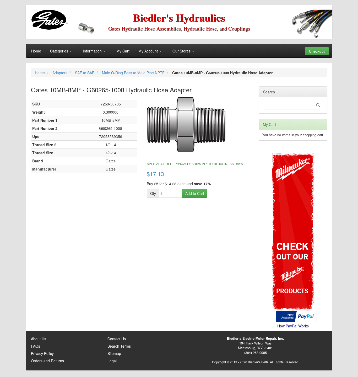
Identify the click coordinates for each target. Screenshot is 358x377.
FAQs (35, 346)
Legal (112, 360)
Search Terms (119, 346)
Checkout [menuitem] (317, 51)
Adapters (60, 72)
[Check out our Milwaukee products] (293, 212)
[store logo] (49, 19)
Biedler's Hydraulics (179, 17)
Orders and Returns (47, 360)
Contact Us (116, 338)
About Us (38, 338)
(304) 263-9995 (255, 352)
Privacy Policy (42, 353)
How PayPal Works (293, 325)
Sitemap (114, 353)
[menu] (179, 50)
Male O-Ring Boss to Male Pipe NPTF (134, 72)
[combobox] (293, 105)
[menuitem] (36, 50)
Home (40, 72)
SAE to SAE (85, 72)
